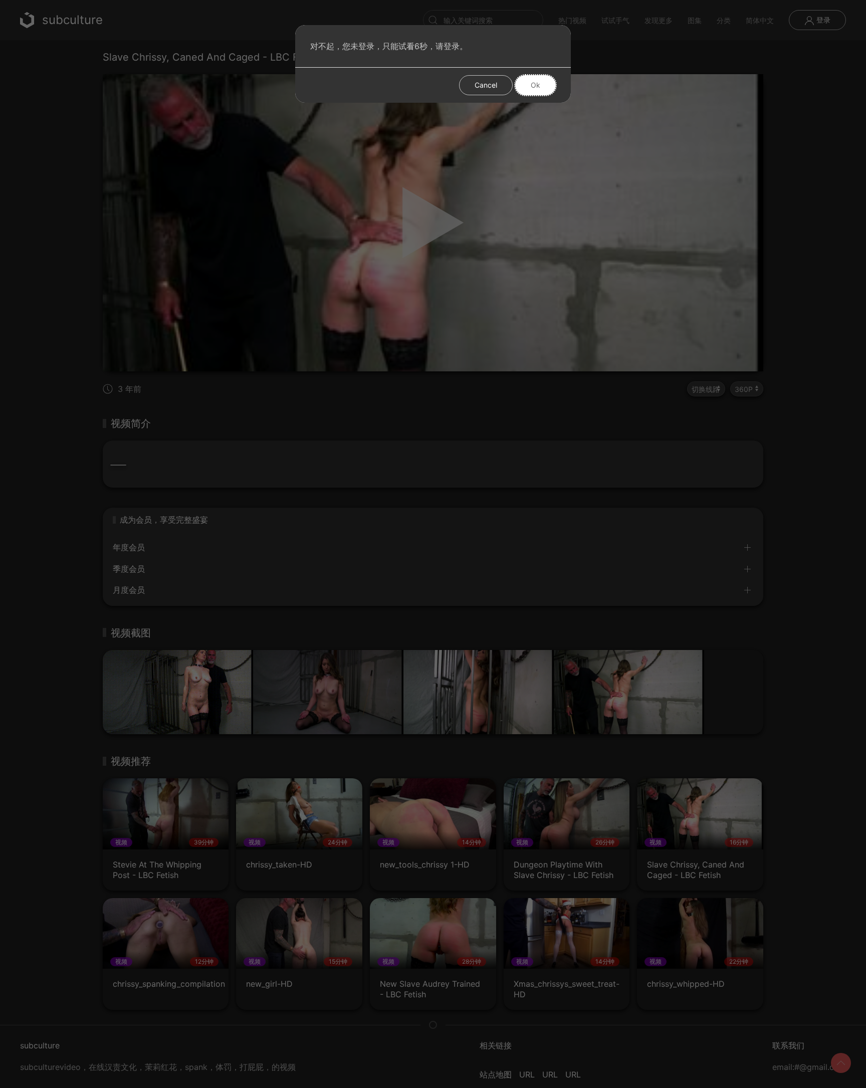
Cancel (486, 85)
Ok (535, 85)
